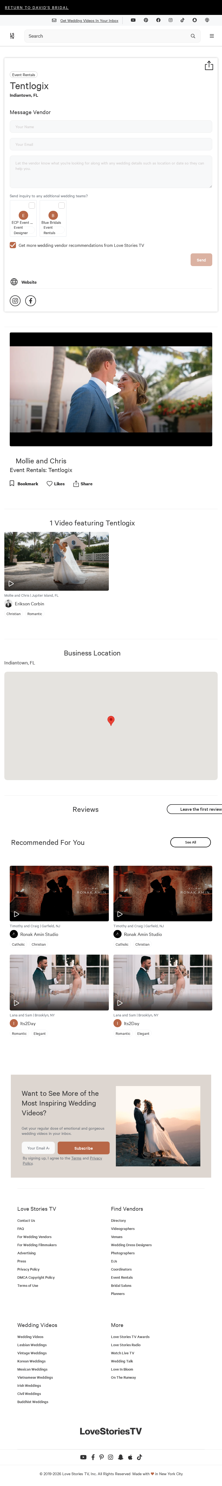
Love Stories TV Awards (130, 1336)
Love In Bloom (122, 1369)
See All (190, 842)
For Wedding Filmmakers (37, 1244)
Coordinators (121, 1269)
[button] (111, 389)
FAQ (20, 1228)
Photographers (123, 1252)
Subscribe (83, 1148)
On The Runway (123, 1377)
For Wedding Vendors (34, 1236)
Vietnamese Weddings (35, 1377)
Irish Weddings (29, 1385)
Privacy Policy (28, 1269)
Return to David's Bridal (37, 7)
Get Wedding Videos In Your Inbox (89, 20)
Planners (118, 1293)
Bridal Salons (121, 1285)
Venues (116, 1236)
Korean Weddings (31, 1361)
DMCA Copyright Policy (36, 1277)
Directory (118, 1220)
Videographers (123, 1228)
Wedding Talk (122, 1361)
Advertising (26, 1252)
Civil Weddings (29, 1393)
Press (21, 1261)
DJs (114, 1261)
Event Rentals (122, 1277)
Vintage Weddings (32, 1352)
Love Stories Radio (126, 1344)
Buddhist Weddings (32, 1401)
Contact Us (26, 1220)
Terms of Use (27, 1285)
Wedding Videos (30, 1336)
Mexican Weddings (32, 1369)
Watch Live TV (122, 1352)
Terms (76, 1158)
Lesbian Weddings (32, 1344)
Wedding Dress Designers (131, 1244)
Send (201, 260)
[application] (111, 389)
